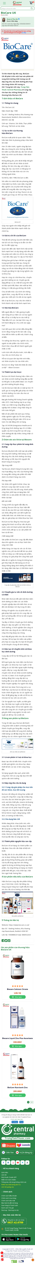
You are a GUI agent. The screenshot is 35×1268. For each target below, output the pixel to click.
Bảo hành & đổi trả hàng (9, 1203)
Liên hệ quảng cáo (7, 1187)
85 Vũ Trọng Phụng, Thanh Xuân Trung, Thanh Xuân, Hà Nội (18, 1229)
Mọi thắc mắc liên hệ (12, 1215)
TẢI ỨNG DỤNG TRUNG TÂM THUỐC (14, 1235)
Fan (9, 1152)
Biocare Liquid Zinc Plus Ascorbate (17, 1038)
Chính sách (7, 1192)
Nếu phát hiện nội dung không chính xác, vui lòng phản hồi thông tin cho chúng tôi (17, 31)
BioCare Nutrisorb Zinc (17, 1087)
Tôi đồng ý (15, 1122)
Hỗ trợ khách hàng (11, 1169)
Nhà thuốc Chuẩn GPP (9, 1177)
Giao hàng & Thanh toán (9, 1205)
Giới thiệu (4, 1172)
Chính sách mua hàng (8, 1198)
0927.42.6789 (15, 1222)
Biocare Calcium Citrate (17, 989)
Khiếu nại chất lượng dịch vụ (11, 1184)
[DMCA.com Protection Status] (14, 1262)
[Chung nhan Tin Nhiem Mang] (21, 1262)
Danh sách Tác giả (7, 1208)
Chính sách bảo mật (17, 1119)
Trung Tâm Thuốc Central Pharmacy (17, 1251)
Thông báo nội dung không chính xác (13, 1182)
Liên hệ (3, 1175)
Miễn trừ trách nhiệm (8, 1180)
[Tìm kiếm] (31, 8)
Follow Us (5, 1159)
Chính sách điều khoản (9, 1196)
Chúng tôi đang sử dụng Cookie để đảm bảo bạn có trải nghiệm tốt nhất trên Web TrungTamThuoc (16, 1117)
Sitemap (4, 1210)
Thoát (21, 1122)
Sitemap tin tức (13, 1210)
